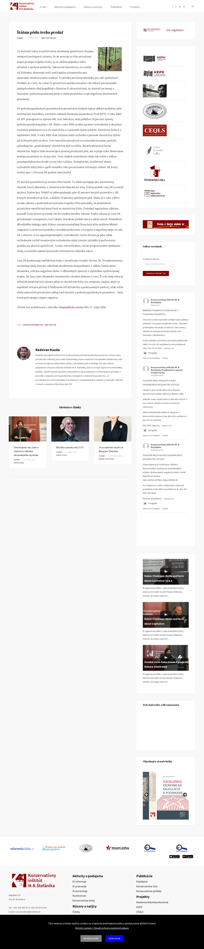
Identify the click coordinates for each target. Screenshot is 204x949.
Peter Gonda (19, 463)
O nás (43, 6)
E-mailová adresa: (151, 259)
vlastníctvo (50, 325)
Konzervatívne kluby (84, 900)
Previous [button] (146, 795)
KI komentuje (80, 891)
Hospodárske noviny (70, 307)
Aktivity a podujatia (64, 6)
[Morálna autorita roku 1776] (70, 429)
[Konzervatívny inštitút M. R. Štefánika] (23, 9)
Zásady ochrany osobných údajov (111, 928)
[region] (166, 796)
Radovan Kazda (49, 38)
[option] (28, 442)
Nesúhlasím (91, 938)
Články (20, 38)
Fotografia (152, 353)
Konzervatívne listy (146, 886)
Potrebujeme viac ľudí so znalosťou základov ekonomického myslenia (26, 451)
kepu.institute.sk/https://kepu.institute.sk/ (160, 480)
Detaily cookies (83, 928)
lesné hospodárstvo (33, 325)
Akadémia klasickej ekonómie (152, 902)
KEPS (139, 907)
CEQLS (139, 911)
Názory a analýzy (93, 6)
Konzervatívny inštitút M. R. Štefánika (165, 301)
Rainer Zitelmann (106, 459)
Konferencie (79, 895)
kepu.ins (155, 425)
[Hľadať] (192, 6)
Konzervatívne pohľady (148, 891)
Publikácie (116, 6)
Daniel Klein (61, 455)
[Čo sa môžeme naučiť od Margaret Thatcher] (113, 429)
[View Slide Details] (173, 796)
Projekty (135, 6)
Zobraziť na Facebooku (151, 358)
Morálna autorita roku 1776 (69, 447)
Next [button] (184, 795)
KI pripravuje (79, 886)
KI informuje (79, 881)
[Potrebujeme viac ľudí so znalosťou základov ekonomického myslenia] (28, 429)
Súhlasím (114, 938)
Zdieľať (165, 358)
